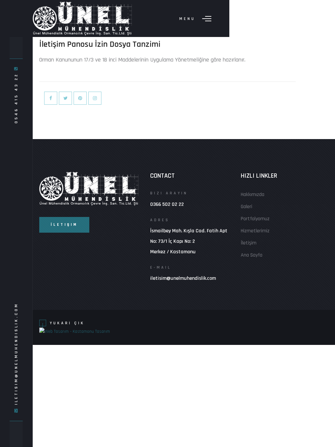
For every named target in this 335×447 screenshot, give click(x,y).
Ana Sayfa (251, 255)
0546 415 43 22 (15, 96)
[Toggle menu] (207, 18)
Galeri (246, 206)
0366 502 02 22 (167, 204)
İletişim (248, 243)
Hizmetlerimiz (255, 230)
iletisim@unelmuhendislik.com (15, 354)
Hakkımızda (252, 194)
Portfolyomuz (255, 218)
